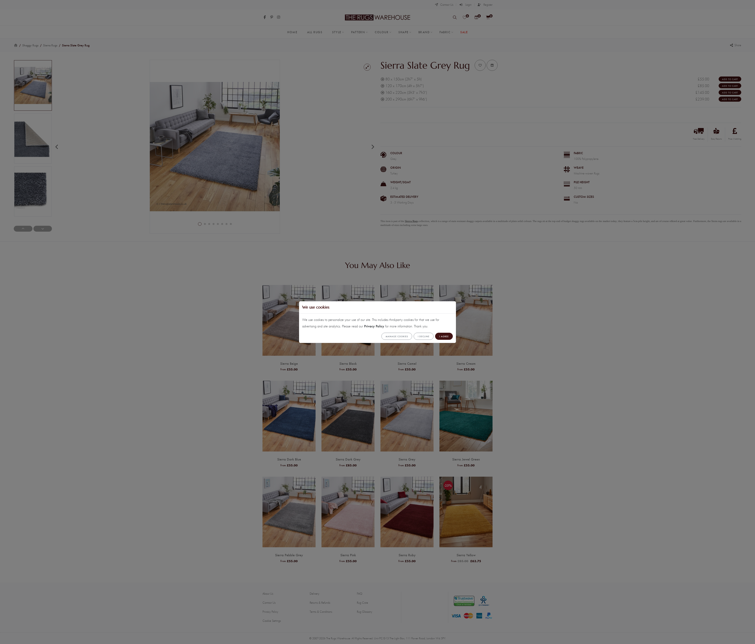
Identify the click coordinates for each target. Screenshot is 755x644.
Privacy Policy (374, 325)
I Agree (444, 336)
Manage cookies (397, 336)
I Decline (423, 336)
